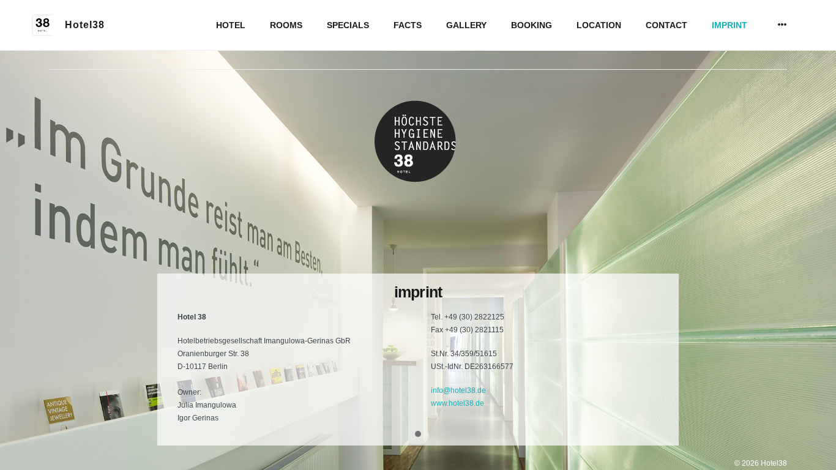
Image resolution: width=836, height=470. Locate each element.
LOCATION (599, 25)
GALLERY (466, 25)
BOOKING (531, 25)
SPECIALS (348, 25)
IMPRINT (729, 25)
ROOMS (286, 25)
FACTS (408, 25)
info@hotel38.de (458, 390)
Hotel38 (85, 25)
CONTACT (666, 25)
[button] (418, 434)
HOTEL (230, 25)
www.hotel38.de (457, 403)
